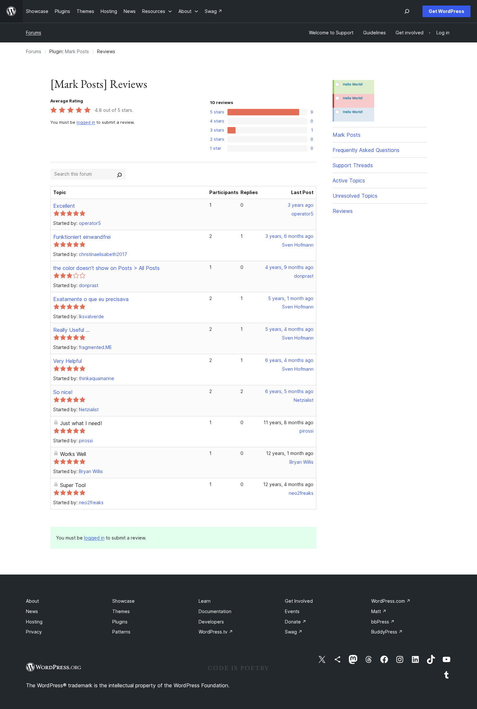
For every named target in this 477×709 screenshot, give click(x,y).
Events (292, 611)
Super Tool (73, 485)
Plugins (120, 621)
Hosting (34, 621)
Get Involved (299, 601)
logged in (86, 122)
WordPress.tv (216, 631)
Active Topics (349, 180)
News (32, 611)
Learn (205, 601)
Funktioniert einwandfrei (82, 237)
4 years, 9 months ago (289, 267)
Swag (293, 631)
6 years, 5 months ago (289, 391)
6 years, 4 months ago (289, 360)
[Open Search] (407, 11)
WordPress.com (390, 601)
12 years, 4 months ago (288, 484)
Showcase (123, 601)
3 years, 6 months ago (289, 236)
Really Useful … (71, 330)
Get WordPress (446, 11)
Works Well (73, 454)
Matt (378, 611)
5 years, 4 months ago (289, 329)
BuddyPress (387, 631)
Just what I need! (81, 423)
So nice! (62, 392)
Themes (121, 611)
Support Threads (353, 165)
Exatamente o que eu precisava (90, 299)
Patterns (121, 631)
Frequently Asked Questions (366, 150)
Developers (211, 621)
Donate (295, 621)
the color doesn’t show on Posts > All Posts (106, 268)
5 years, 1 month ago (290, 298)
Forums (33, 32)
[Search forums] (119, 174)
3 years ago (300, 205)
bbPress (383, 621)
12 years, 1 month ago (289, 453)
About (32, 601)
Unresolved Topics (355, 195)
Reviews (343, 211)
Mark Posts (77, 51)
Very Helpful (67, 361)
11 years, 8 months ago (288, 422)
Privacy (34, 631)
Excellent (64, 206)
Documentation (215, 611)
